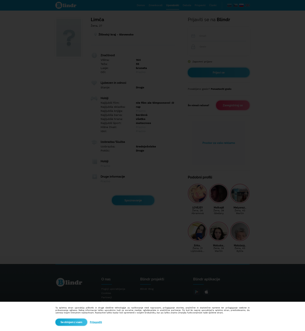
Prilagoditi (96, 322)
